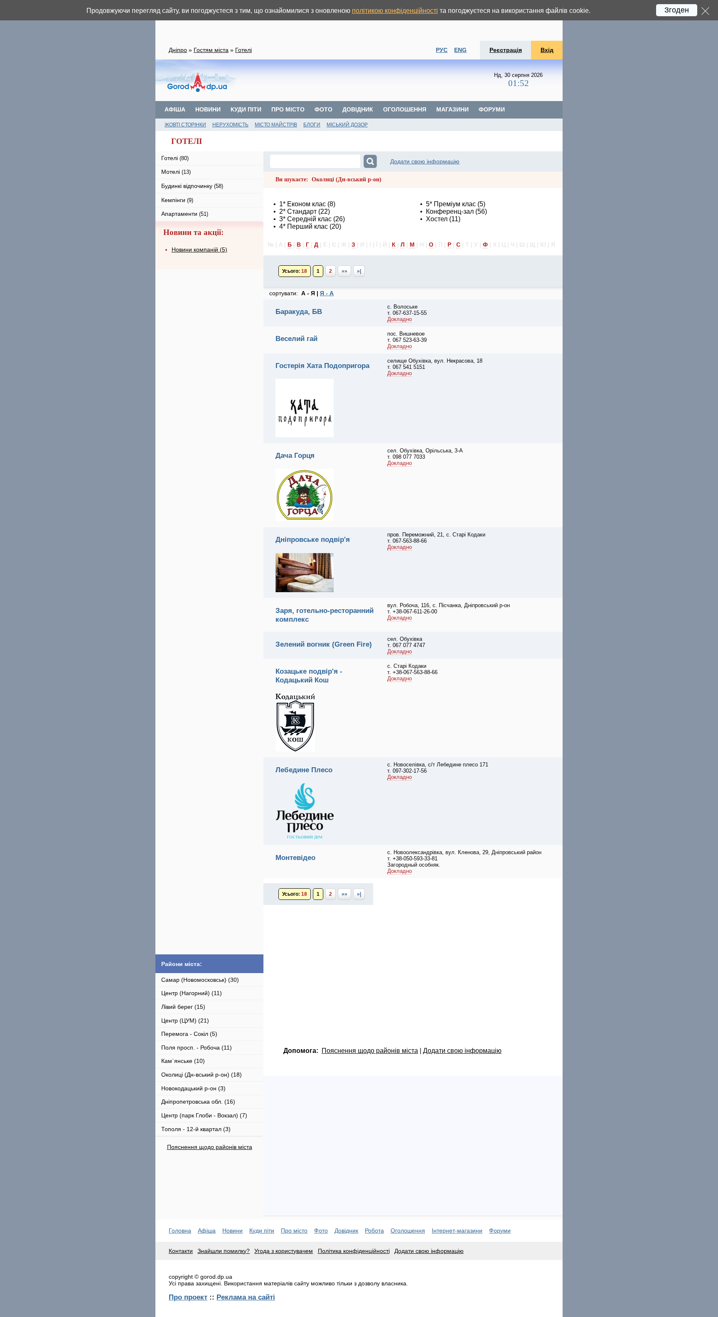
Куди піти (246, 109)
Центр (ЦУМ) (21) (185, 1020)
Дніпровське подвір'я (312, 539)
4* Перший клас (303, 226)
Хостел (437, 218)
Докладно (399, 319)
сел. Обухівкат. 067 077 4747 (406, 642)
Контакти (181, 1251)
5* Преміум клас (451, 204)
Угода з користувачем (283, 1251)
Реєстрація (505, 50)
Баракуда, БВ (298, 311)
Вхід (547, 50)
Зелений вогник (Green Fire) (323, 644)
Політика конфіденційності (354, 1251)
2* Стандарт (298, 211)
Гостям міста (211, 50)
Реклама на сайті (245, 1297)
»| (359, 271)
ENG (460, 50)
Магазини (452, 109)
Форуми (492, 109)
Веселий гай (296, 338)
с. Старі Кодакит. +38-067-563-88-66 (412, 669)
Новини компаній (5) (199, 249)
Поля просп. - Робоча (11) (196, 1047)
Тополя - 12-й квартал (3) (196, 1129)
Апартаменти (184, 213)
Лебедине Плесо (303, 770)
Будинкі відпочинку (192, 186)
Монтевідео (295, 857)
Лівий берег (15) (183, 1006)
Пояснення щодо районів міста (209, 1147)
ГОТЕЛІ (186, 141)
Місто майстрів (276, 125)
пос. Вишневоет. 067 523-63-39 (407, 337)
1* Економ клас (302, 204)
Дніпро (178, 50)
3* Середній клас (305, 218)
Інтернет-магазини (457, 1230)
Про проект (188, 1297)
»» (344, 271)
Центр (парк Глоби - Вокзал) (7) (204, 1115)
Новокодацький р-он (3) (193, 1088)
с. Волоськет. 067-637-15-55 (407, 310)
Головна (180, 1230)
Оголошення (404, 109)
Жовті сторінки (185, 125)
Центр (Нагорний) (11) (191, 993)
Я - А (327, 293)
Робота (374, 1230)
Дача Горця (295, 455)
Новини (208, 109)
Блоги (311, 125)
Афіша (175, 109)
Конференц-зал (450, 211)
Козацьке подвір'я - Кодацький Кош (308, 675)
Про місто (288, 109)
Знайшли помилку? (223, 1251)
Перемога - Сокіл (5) (189, 1033)
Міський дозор (347, 125)
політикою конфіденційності (395, 10)
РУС (442, 50)
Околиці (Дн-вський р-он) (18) (201, 1074)
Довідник (357, 109)
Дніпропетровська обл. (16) (198, 1101)
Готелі (243, 50)
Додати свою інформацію (425, 161)
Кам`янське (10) (183, 1061)
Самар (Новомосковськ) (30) (200, 979)
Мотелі (176, 171)
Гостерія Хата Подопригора (322, 365)
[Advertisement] (359, 20)
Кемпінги (177, 200)
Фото (323, 109)
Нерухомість (230, 125)
